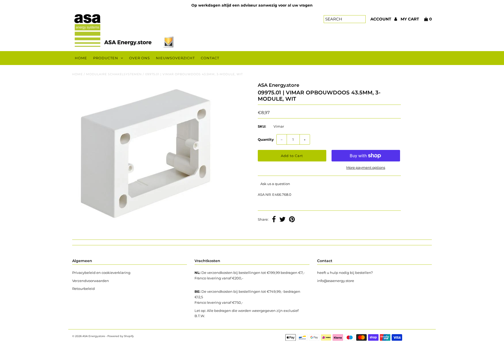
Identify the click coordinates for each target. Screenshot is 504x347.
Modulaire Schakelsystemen (114, 74)
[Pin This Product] (292, 220)
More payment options (365, 167)
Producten (105, 58)
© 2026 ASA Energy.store (88, 336)
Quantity (266, 139)
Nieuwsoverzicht (175, 58)
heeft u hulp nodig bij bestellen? (345, 272)
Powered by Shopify (120, 336)
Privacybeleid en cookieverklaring (101, 272)
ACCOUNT (381, 19)
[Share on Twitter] (282, 220)
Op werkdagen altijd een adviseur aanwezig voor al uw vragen (252, 5)
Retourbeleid (83, 288)
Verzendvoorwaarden (90, 281)
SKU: (262, 126)
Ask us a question (275, 184)
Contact (210, 58)
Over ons (139, 58)
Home (81, 58)
